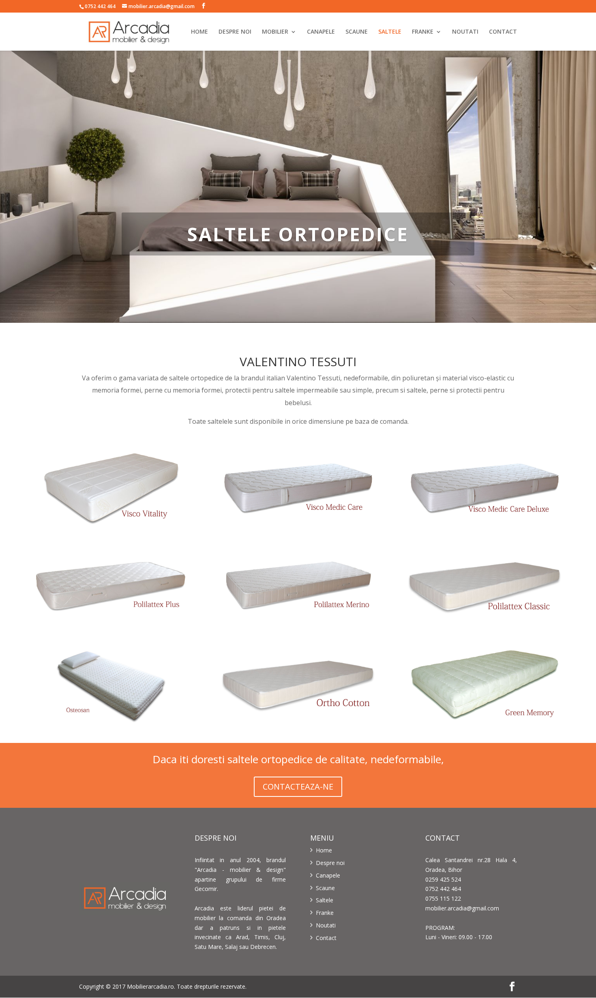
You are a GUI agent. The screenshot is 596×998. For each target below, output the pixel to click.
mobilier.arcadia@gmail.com (462, 908)
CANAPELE (321, 32)
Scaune (325, 888)
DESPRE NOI (235, 32)
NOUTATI (465, 32)
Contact (326, 938)
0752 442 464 (100, 6)
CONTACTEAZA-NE (298, 786)
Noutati (326, 925)
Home (324, 850)
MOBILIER (275, 32)
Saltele (324, 900)
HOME (199, 32)
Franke (325, 912)
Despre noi (330, 863)
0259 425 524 (443, 879)
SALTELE (389, 32)
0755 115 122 (443, 898)
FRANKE (422, 32)
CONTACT (503, 32)
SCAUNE (356, 32)
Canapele (328, 875)
